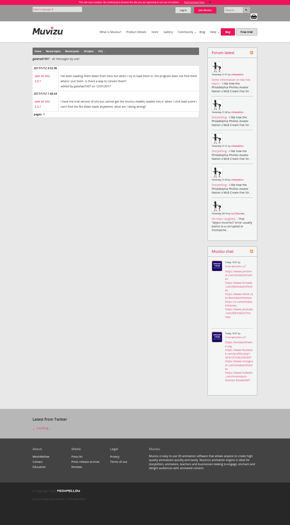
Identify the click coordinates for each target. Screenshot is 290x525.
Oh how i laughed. (224, 219)
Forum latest (223, 52)
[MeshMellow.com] (68, 491)
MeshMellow (41, 456)
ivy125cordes (237, 213)
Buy (227, 32)
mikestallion (237, 74)
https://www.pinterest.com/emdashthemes (238, 275)
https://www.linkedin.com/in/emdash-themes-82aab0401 (239, 376)
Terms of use (118, 462)
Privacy (114, 456)
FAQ (100, 51)
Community (185, 32)
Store (155, 32)
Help (213, 32)
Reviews (76, 467)
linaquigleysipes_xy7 (235, 266)
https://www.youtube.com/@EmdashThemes (239, 313)
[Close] (210, 2)
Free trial (246, 32)
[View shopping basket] (254, 16)
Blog (202, 32)
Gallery (168, 32)
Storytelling (219, 117)
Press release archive (85, 462)
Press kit (76, 456)
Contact (38, 462)
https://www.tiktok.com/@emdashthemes (239, 296)
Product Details (136, 32)
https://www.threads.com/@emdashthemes (239, 286)
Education (39, 467)
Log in (183, 10)
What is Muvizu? (110, 32)
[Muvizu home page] (48, 30)
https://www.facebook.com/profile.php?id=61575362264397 (239, 353)
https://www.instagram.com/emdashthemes (239, 365)
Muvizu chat (222, 251)
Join (205, 10)
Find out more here (194, 2)
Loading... (43, 428)
